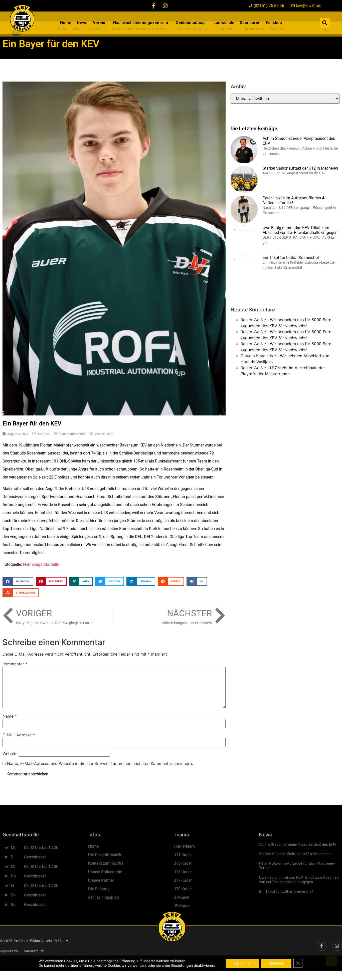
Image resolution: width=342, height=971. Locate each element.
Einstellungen (182, 965)
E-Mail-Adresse (19, 734)
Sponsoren (250, 22)
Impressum (9, 951)
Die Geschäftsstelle (105, 854)
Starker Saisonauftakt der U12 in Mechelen (300, 168)
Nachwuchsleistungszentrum (140, 22)
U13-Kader (183, 863)
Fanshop (274, 22)
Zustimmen (243, 963)
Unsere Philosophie (105, 871)
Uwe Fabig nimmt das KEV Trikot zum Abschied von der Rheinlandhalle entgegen (300, 230)
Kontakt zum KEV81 (105, 863)
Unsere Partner (101, 880)
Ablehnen (276, 963)
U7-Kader (182, 897)
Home (65, 22)
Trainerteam (184, 846)
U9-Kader (182, 905)
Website (10, 753)
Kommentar (15, 663)
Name (10, 716)
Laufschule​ (224, 22)
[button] (325, 23)
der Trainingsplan (103, 897)
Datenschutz (33, 951)
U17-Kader (183, 880)
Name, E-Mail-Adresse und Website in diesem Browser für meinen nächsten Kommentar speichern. (100, 763)
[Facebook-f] (153, 6)
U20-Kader (183, 888)
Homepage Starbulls (41, 564)
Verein (99, 22)
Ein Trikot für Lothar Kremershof (291, 257)
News (82, 22)
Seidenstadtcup (191, 22)
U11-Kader (183, 854)
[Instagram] (165, 6)
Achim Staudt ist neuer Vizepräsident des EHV (297, 844)
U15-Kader (183, 871)
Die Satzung (99, 888)
